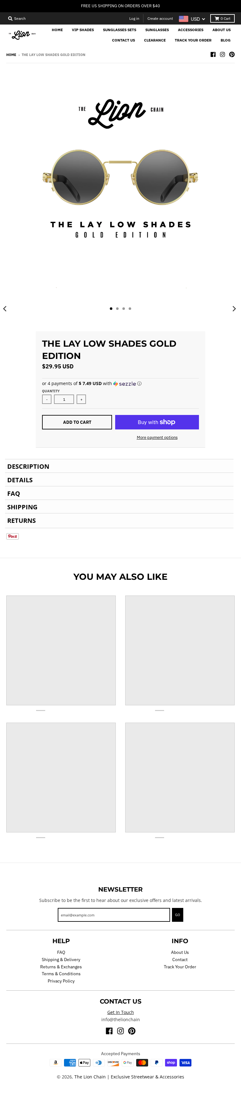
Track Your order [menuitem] (193, 40)
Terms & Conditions (61, 974)
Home (11, 55)
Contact (180, 959)
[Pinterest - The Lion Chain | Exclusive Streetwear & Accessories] (232, 54)
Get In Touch (120, 1012)
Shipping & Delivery (61, 959)
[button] (120, 383)
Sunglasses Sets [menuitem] (119, 29)
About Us (180, 952)
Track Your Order (180, 967)
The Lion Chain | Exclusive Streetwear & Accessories (129, 1077)
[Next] (234, 309)
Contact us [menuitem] (123, 40)
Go (177, 915)
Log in (134, 18)
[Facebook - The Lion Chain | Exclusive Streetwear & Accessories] (213, 54)
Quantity (51, 391)
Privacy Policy (61, 981)
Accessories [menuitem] (190, 29)
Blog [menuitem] (226, 40)
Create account (160, 18)
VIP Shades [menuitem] (83, 29)
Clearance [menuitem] (155, 40)
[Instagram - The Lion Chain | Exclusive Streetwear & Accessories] (222, 54)
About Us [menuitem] (221, 29)
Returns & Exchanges (61, 967)
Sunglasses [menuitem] (157, 29)
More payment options (157, 437)
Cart (225, 18)
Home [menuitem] (57, 29)
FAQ (61, 952)
